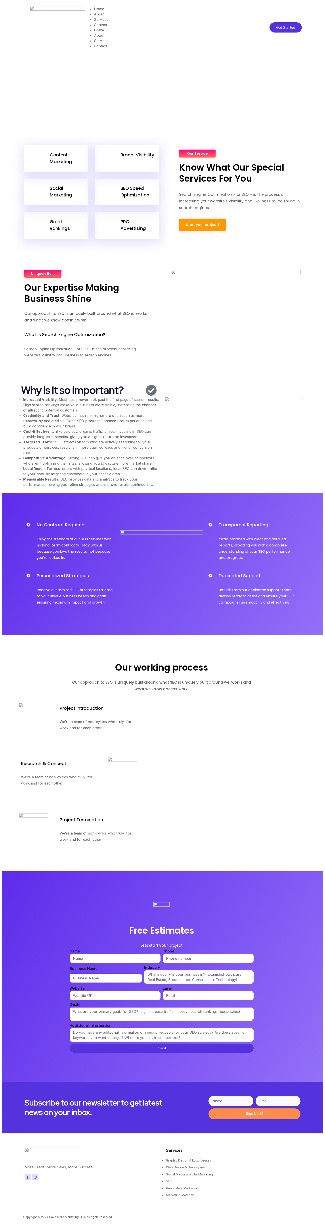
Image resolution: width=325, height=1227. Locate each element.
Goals (75, 1004)
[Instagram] (35, 1177)
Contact (100, 25)
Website (77, 988)
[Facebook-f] (28, 1177)
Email (167, 988)
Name (75, 951)
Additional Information (91, 1025)
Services (101, 19)
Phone (169, 951)
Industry (152, 967)
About (99, 14)
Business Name (84, 968)
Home (99, 9)
